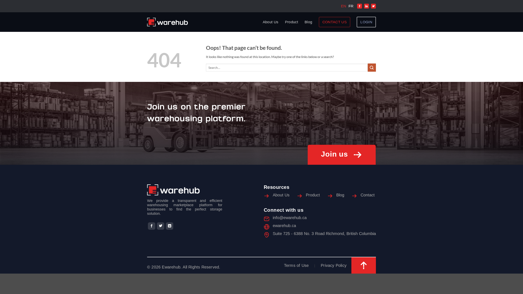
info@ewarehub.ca (290, 217)
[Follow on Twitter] (160, 226)
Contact (368, 195)
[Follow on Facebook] (151, 226)
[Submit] (372, 67)
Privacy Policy (333, 265)
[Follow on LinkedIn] (169, 226)
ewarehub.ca (284, 225)
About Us (270, 22)
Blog (308, 22)
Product (291, 22)
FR (351, 6)
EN (343, 6)
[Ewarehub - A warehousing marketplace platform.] (167, 22)
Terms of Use (296, 265)
